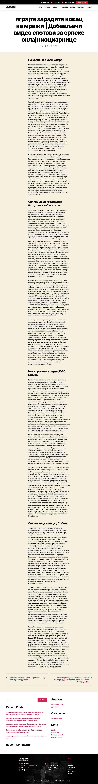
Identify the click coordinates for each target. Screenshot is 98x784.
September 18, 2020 (52, 46)
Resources (71, 771)
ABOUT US (47, 7)
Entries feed (55, 732)
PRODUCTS (55, 7)
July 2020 (54, 707)
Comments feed (57, 735)
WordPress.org (56, 737)
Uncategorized (56, 718)
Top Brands (71, 767)
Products (71, 765)
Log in (53, 730)
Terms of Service (67, 781)
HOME (40, 7)
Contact (70, 773)
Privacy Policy (58, 781)
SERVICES (72, 7)
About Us (71, 764)
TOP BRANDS (64, 7)
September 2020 (57, 704)
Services (70, 769)
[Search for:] (21, 700)
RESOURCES (81, 7)
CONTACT (89, 7)
